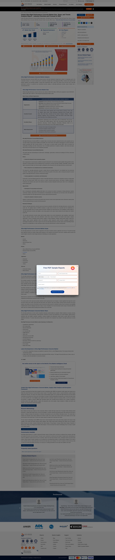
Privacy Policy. (69, 287)
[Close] (77, 266)
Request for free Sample (57, 291)
